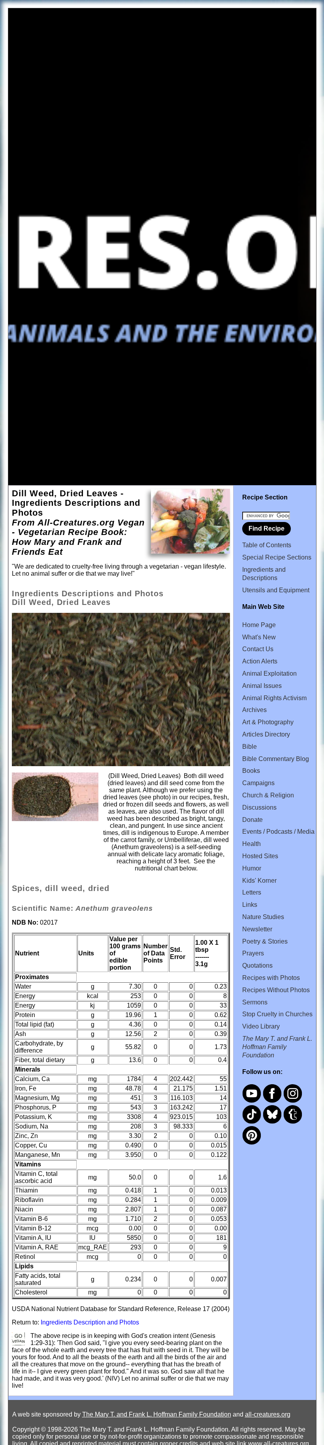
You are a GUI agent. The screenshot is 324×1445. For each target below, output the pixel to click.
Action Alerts (259, 661)
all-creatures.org (267, 1414)
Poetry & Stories (265, 941)
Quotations (257, 965)
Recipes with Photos (271, 977)
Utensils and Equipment (275, 590)
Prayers (253, 953)
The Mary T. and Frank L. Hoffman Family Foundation (156, 1414)
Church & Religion (268, 795)
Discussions (259, 807)
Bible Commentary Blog (275, 758)
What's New (259, 637)
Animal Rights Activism (274, 698)
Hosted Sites (260, 856)
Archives (254, 709)
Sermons (254, 1002)
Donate (252, 819)
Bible (249, 746)
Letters (251, 892)
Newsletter (257, 929)
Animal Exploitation (269, 673)
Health (251, 843)
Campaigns (258, 783)
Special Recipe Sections (276, 557)
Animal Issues (262, 685)
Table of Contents (266, 545)
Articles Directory (266, 734)
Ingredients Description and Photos (90, 1322)
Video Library (261, 1026)
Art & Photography (268, 722)
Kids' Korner (259, 880)
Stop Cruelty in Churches (277, 1014)
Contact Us (257, 649)
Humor (251, 868)
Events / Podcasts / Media (278, 831)
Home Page (259, 625)
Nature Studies (263, 917)
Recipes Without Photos (276, 990)
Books (251, 770)
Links (249, 904)
